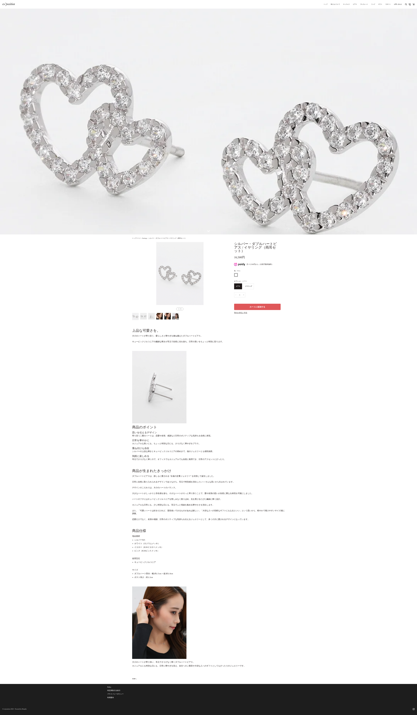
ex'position (7, 709)
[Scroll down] (208, 230)
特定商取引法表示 (113, 690)
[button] (388, 4)
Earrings (144, 238)
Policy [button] (109, 687)
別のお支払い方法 (240, 313)
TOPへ (134, 679)
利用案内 (110, 697)
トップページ (136, 238)
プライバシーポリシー (115, 694)
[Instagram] (414, 709)
